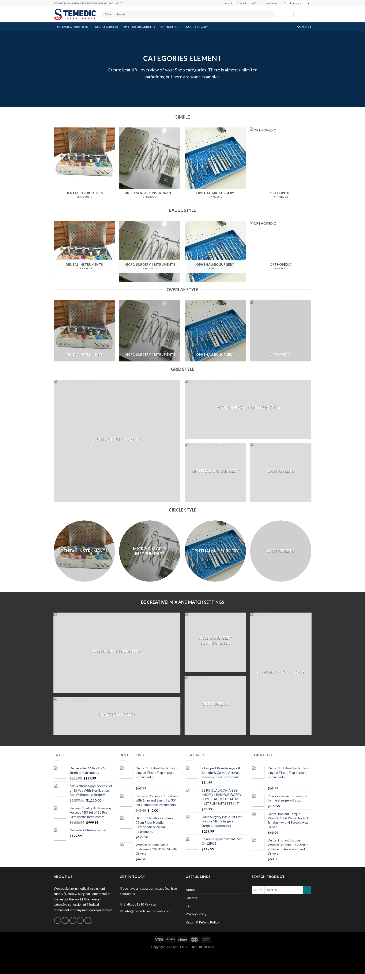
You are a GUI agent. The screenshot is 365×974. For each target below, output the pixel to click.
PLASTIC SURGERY (195, 27)
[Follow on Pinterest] (87, 920)
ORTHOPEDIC (169, 27)
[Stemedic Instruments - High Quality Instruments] (75, 14)
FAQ (253, 3)
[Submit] (269, 14)
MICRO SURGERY (106, 27)
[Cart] (309, 14)
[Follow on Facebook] (57, 920)
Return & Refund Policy (202, 922)
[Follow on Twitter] (72, 920)
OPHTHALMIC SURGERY (139, 27)
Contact (241, 3)
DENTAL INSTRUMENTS (72, 27)
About (228, 3)
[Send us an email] (80, 920)
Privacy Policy (196, 914)
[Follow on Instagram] (65, 920)
